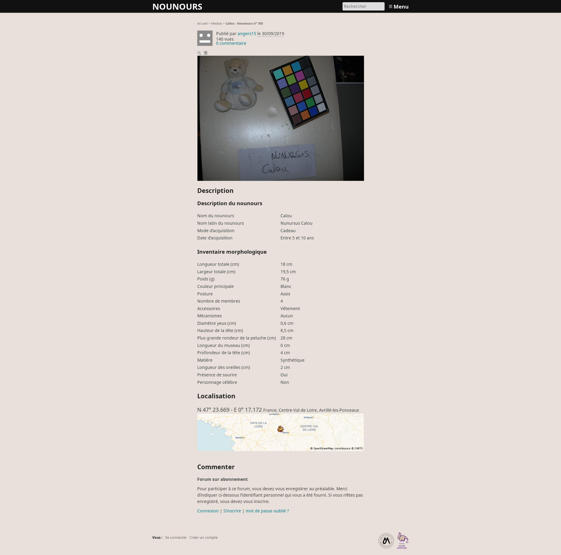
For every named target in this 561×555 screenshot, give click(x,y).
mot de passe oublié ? (267, 511)
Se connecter (176, 537)
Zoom (199, 53)
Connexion (208, 511)
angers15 (247, 33)
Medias (216, 23)
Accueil (202, 23)
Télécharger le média (206, 53)
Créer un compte (204, 537)
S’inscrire (232, 511)
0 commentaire (231, 43)
